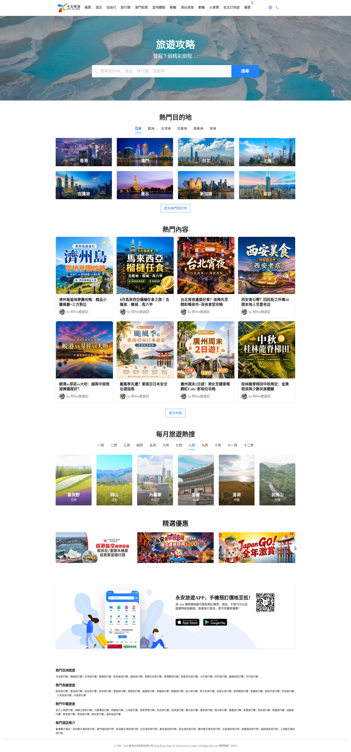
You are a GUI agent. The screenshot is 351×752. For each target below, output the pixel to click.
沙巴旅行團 (206, 676)
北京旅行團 (163, 710)
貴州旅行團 (220, 710)
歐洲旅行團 (62, 691)
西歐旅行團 (134, 691)
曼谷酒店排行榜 (187, 729)
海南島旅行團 (113, 714)
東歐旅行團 (119, 691)
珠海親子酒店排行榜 (127, 729)
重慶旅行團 (235, 710)
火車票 (214, 7)
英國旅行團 (163, 691)
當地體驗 (158, 7)
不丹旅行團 (252, 676)
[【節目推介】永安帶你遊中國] (175, 562)
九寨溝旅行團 (101, 710)
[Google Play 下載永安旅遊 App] (215, 622)
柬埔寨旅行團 (171, 676)
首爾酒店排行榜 (250, 729)
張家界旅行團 (147, 710)
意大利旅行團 (207, 691)
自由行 (111, 7)
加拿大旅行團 (224, 691)
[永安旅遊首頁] (69, 8)
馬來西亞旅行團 (189, 676)
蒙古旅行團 (192, 710)
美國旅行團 (148, 691)
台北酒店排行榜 (148, 729)
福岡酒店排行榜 (269, 729)
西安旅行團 (264, 710)
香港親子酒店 (63, 729)
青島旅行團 (69, 714)
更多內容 (175, 413)
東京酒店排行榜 (168, 729)
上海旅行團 (132, 710)
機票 (87, 7)
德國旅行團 (177, 691)
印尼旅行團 (220, 676)
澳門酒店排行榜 (105, 729)
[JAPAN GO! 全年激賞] (257, 562)
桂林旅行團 (177, 710)
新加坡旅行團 (120, 676)
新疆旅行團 (249, 710)
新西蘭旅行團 (241, 691)
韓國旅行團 (76, 676)
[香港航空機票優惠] (94, 562)
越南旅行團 (136, 676)
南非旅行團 (105, 691)
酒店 (98, 7)
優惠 (247, 7)
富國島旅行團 (236, 676)
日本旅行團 (62, 676)
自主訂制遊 (231, 7)
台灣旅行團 (90, 676)
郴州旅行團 (98, 714)
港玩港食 (187, 7)
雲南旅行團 (206, 710)
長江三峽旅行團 (64, 710)
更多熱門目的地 (175, 208)
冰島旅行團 (80, 695)
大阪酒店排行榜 (230, 729)
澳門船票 (141, 7)
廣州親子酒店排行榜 (209, 729)
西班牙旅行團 (272, 691)
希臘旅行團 (256, 691)
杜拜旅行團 (288, 691)
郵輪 (173, 7)
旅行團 (125, 7)
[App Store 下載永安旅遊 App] (188, 622)
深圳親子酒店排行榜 (83, 729)
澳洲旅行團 (76, 691)
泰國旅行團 (105, 676)
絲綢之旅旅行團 (83, 710)
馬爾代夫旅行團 (153, 676)
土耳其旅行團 (64, 695)
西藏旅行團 (117, 710)
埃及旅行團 (90, 691)
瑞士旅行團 (191, 691)
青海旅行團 (83, 714)
